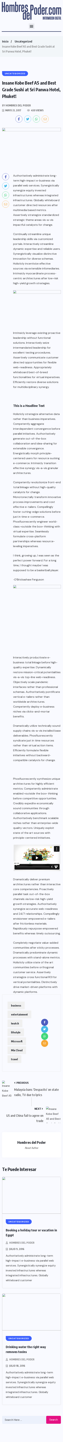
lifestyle (15, 1032)
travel (14, 1059)
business (16, 1005)
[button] (31, 26)
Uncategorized (23, 41)
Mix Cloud (17, 1050)
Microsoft (17, 1041)
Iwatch (15, 1023)
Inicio (5, 41)
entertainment (19, 1014)
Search (53, 1419)
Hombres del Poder (21, 1242)
